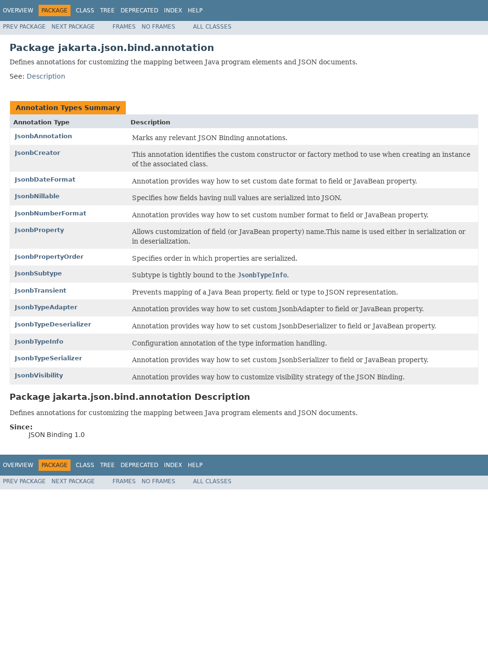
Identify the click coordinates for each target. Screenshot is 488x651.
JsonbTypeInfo (39, 341)
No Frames (158, 26)
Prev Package (24, 26)
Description (46, 76)
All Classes (212, 26)
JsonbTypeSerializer (48, 358)
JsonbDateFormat (45, 179)
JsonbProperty (39, 230)
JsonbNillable (37, 196)
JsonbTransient (40, 290)
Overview (18, 10)
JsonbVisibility (39, 375)
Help (195, 10)
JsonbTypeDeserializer (53, 324)
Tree (107, 10)
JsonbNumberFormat (50, 213)
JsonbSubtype (38, 273)
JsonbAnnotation (43, 136)
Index (173, 10)
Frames (124, 26)
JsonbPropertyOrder (49, 256)
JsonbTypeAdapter (46, 307)
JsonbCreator (37, 152)
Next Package (73, 26)
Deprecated (139, 10)
